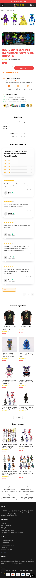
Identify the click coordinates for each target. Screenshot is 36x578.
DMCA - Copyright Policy (7, 530)
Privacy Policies (5, 528)
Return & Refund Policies (7, 545)
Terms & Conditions (6, 525)
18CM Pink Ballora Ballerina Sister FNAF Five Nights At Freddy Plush (9, 382)
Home (2, 10)
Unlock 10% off (3, 570)
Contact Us (4, 547)
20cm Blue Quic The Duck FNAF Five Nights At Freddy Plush (26, 355)
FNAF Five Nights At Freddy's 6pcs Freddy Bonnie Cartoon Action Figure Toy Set (9, 473)
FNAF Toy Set (10, 10)
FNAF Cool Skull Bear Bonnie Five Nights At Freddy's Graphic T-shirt (9, 328)
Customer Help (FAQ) (6, 549)
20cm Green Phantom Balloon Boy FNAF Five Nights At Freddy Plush (8, 355)
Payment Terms (5, 542)
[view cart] (34, 5)
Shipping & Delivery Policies (8, 540)
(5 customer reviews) (14, 59)
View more (18, 417)
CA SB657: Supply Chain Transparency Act (12, 532)
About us (3, 523)
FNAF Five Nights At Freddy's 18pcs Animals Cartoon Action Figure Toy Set (9, 446)
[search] (31, 5)
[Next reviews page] (32, 294)
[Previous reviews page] (24, 294)
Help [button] (33, 575)
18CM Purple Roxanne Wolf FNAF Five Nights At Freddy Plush (26, 382)
